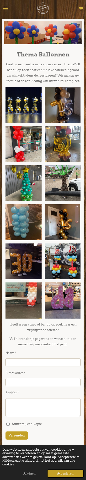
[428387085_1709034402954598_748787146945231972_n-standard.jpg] (62, 105)
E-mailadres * (15, 373)
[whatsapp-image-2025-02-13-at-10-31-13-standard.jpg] (62, 261)
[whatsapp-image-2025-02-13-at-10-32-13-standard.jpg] (62, 300)
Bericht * (12, 393)
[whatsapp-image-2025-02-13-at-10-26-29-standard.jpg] (23, 300)
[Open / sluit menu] (5, 8)
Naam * (10, 353)
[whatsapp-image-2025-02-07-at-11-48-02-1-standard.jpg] (62, 144)
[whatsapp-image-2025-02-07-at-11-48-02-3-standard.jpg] (23, 183)
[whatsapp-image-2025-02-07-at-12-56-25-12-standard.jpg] (62, 183)
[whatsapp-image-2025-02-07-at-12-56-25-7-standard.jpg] (23, 222)
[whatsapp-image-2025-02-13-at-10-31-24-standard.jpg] (23, 261)
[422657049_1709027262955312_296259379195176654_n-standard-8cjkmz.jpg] (23, 144)
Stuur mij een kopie (27, 423)
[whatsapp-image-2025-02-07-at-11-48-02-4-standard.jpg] (23, 105)
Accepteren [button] (65, 473)
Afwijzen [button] (29, 473)
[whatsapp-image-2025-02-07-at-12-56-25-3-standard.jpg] (62, 222)
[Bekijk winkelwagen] (80, 8)
